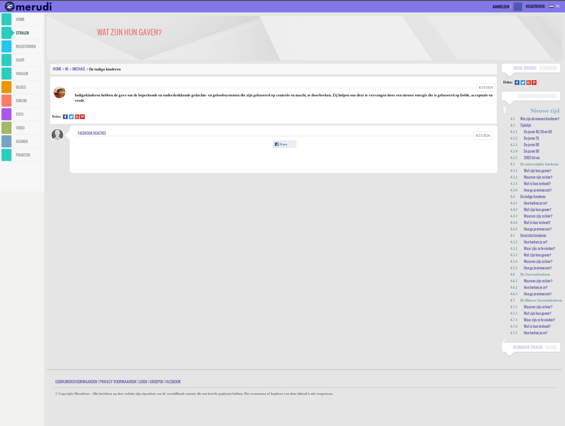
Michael (78, 69)
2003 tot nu (532, 157)
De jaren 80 (531, 144)
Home (57, 69)
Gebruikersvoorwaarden (76, 381)
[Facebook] (65, 117)
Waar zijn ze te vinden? (539, 248)
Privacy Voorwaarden (117, 381)
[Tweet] (71, 117)
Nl (67, 69)
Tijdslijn (525, 125)
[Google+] (77, 117)
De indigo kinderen (533, 196)
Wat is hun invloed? (537, 183)
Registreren (535, 6)
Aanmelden (501, 6)
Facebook (173, 381)
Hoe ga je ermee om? (538, 190)
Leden (143, 381)
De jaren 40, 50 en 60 (538, 131)
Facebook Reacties (92, 133)
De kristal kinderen (533, 235)
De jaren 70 (531, 138)
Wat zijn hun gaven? (537, 170)
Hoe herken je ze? (536, 202)
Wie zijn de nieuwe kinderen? (540, 118)
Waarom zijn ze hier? (538, 177)
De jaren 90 (531, 151)
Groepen (156, 381)
